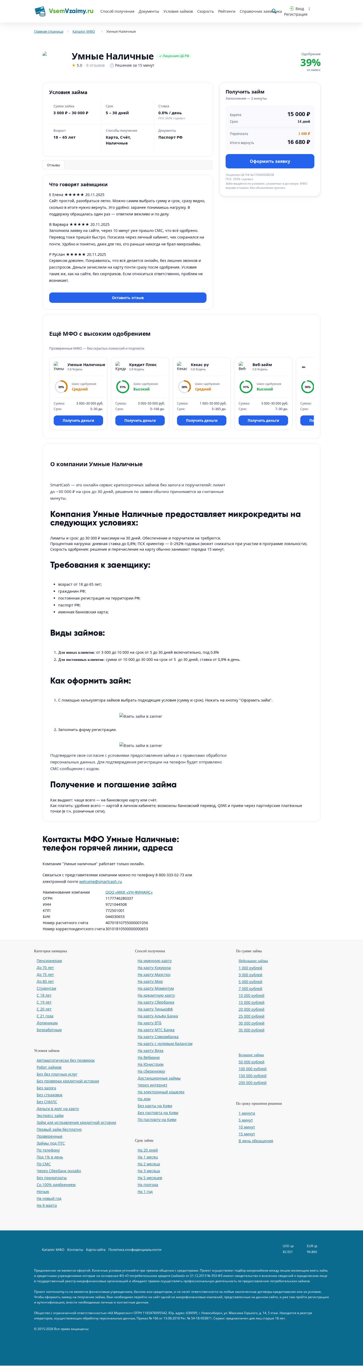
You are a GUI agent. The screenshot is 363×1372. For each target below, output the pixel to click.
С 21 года (45, 1015)
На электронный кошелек (161, 1091)
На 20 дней (148, 1150)
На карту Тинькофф (155, 1009)
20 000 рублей (251, 1009)
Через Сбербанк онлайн (59, 1170)
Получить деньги (78, 420)
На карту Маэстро (154, 974)
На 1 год (145, 1191)
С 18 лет (44, 995)
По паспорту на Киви (157, 1119)
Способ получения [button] (117, 11)
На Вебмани (149, 1057)
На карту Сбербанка (156, 1002)
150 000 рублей (253, 1075)
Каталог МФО (53, 1249)
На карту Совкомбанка (158, 1036)
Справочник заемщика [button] (261, 11)
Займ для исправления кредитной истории (76, 1122)
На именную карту (155, 960)
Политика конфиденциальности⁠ (134, 1249)
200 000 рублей (253, 1082)
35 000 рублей (251, 1030)
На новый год (49, 1198)
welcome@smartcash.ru (100, 881)
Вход (300, 8)
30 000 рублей (251, 1023)
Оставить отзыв (128, 297)
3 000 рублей (250, 974)
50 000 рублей (251, 1061)
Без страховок (49, 1094)
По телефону (48, 1150)
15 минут (247, 1133)
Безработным (49, 1029)
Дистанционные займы (159, 1078)
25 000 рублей (251, 1016)
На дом (144, 1098)
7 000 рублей (250, 988)
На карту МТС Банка (156, 1029)
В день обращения (256, 1140)
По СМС (44, 1163)
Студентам (46, 988)
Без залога (46, 1087)
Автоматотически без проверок (66, 1060)
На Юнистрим (150, 1064)
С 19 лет (44, 1002)
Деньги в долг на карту (58, 1108)
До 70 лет (45, 967)
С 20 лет (44, 1009)
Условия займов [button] (178, 11)
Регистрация (295, 14)
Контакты (75, 1249)
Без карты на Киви (155, 1105)
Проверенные (49, 1136)
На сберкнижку (151, 1071)
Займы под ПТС (51, 1143)
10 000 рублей (251, 995)
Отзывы (53, 165)
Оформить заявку (270, 161)
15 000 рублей (251, 1002)
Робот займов (49, 1067)
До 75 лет (45, 974)
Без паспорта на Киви (158, 1112)
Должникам (47, 1022)
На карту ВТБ (150, 1022)
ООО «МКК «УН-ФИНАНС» (129, 892)
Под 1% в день (50, 1156)
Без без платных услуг (57, 1074)
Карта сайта (95, 1249)
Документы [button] (149, 11)
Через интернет (152, 1085)
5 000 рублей (250, 981)
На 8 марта (47, 1205)
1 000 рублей (250, 967)
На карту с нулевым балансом (165, 1043)
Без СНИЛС (47, 1101)
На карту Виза (150, 1050)
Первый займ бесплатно (59, 1129)
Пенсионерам (49, 960)
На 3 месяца (149, 1170)
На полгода (148, 1184)
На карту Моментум (156, 988)
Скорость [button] (205, 11)
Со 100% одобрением (56, 1184)
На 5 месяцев (150, 1177)
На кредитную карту (156, 995)
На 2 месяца (149, 1163)
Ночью (43, 1191)
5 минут (246, 1120)
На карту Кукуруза (154, 967)
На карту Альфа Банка (158, 1015)
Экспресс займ (50, 1115)
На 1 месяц (148, 1156)
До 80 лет (45, 981)
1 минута (247, 1113)
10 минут (247, 1126)
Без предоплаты (52, 1177)
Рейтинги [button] (226, 11)
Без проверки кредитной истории (68, 1081)
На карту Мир (150, 981)
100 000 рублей (253, 1068)
